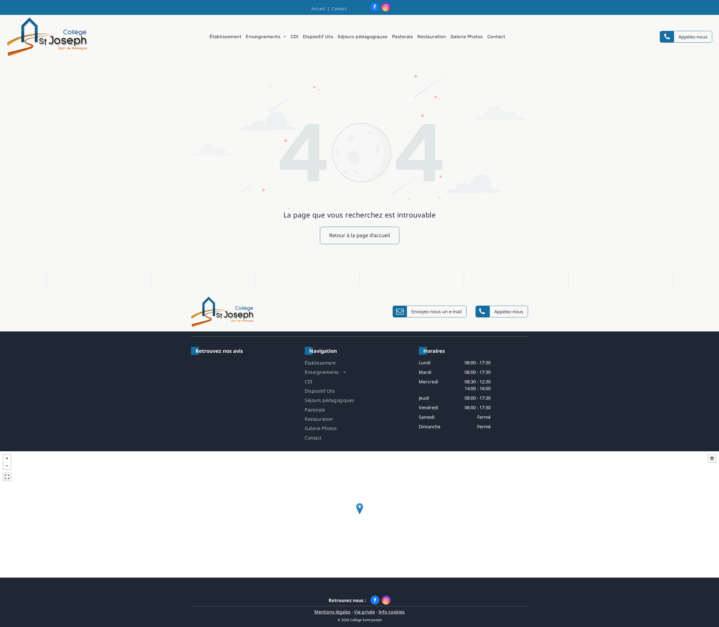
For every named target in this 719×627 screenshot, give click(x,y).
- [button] (7, 465)
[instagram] (385, 7)
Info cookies (392, 612)
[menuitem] (319, 8)
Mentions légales (332, 612)
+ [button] (7, 458)
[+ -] (359, 514)
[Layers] (712, 458)
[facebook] (374, 7)
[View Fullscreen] (7, 476)
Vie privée (364, 612)
